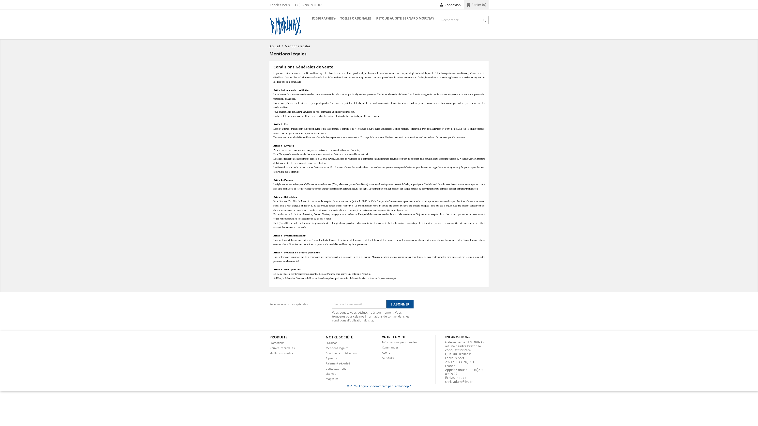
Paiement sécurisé (338, 363)
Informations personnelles (399, 342)
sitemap (331, 374)
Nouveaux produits (282, 348)
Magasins (332, 379)
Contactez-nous (336, 368)
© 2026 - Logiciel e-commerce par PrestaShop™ (379, 386)
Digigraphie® (324, 18)
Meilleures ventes (281, 353)
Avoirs (386, 352)
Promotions (276, 343)
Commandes (390, 347)
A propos (332, 358)
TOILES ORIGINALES (355, 18)
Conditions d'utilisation (341, 353)
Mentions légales (337, 348)
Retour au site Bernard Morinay (405, 18)
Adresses (388, 358)
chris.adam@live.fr (459, 381)
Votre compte (394, 337)
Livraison (332, 343)
